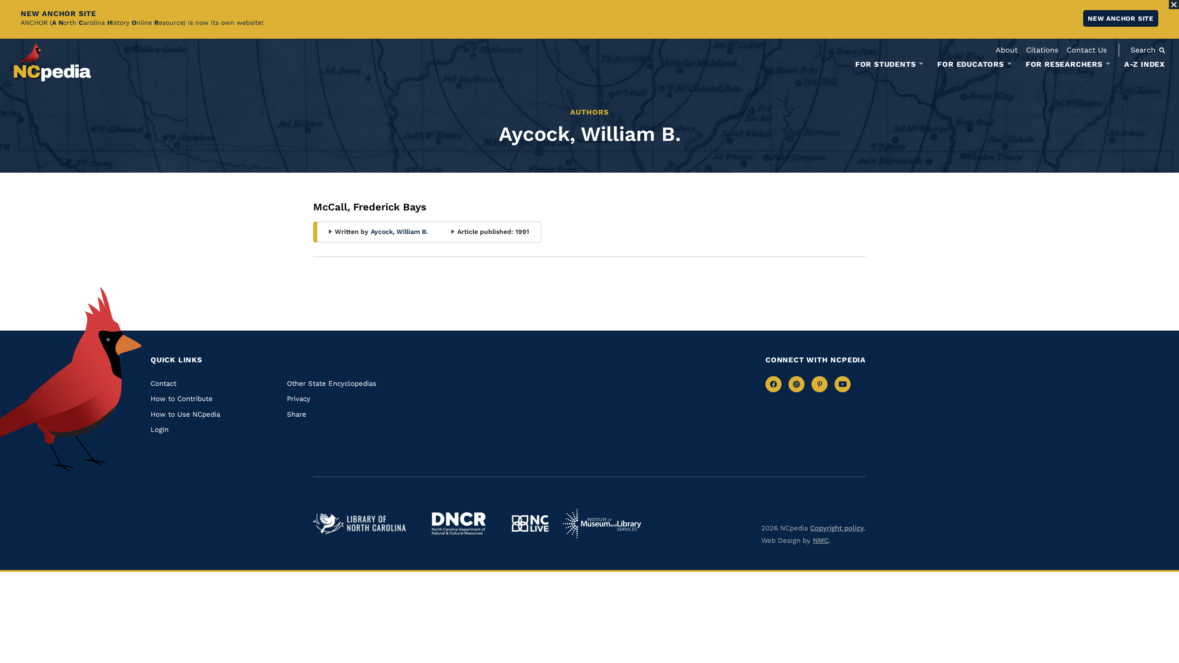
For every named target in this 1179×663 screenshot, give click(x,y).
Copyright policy (837, 528)
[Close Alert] (1174, 4)
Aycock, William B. (399, 231)
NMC (821, 540)
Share (296, 414)
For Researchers (1064, 64)
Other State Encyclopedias (331, 383)
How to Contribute (182, 399)
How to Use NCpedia (185, 414)
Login (160, 429)
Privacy (298, 399)
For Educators (970, 64)
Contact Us (1087, 50)
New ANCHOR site (1121, 18)
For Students (885, 64)
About (1007, 50)
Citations (1042, 50)
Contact (163, 383)
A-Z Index (1144, 64)
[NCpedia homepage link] (52, 61)
